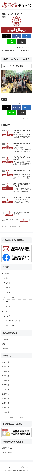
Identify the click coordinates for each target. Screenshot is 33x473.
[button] (21, 41)
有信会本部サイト (8, 452)
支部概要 (5, 348)
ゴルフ (5, 99)
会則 (3, 344)
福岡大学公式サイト (8, 448)
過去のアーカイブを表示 (16, 417)
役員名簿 (5, 339)
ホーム (9, 467)
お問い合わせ (24, 467)
